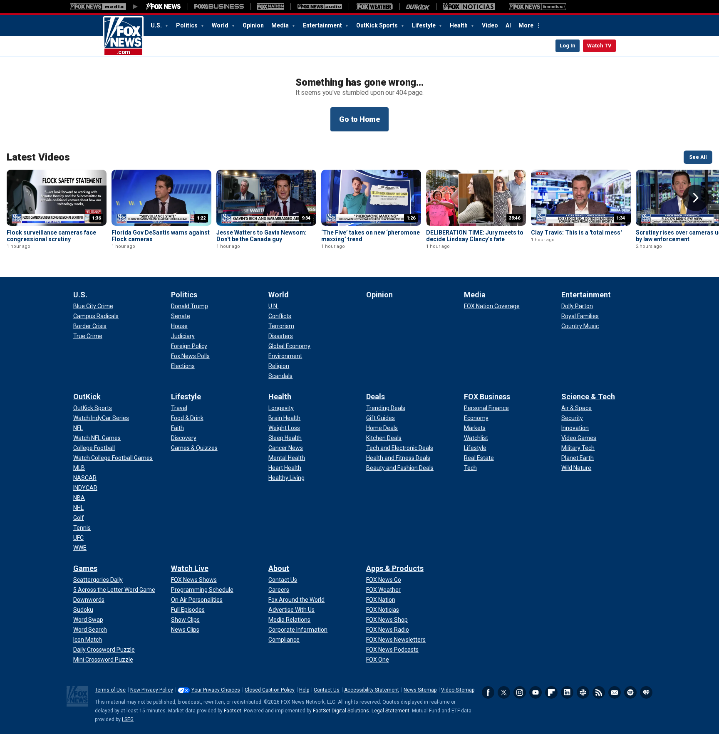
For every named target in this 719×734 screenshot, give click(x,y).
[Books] (537, 6)
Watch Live (189, 568)
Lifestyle (424, 25)
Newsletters (614, 692)
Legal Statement (390, 711)
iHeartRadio (646, 692)
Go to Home (359, 119)
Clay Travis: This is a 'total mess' (576, 232)
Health (459, 25)
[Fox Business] (219, 6)
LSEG (128, 719)
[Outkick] (418, 7)
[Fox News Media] (163, 6)
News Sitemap (420, 690)
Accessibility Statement (371, 690)
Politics (187, 25)
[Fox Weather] (374, 6)
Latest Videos (38, 157)
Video (490, 25)
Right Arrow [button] (695, 198)
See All (698, 157)
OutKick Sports (377, 25)
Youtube (535, 692)
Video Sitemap (457, 690)
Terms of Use (110, 690)
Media (280, 25)
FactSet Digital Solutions (341, 711)
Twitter (504, 692)
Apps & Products (395, 568)
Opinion (253, 25)
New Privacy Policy (151, 690)
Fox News (123, 36)
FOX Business (487, 396)
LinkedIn (567, 692)
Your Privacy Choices (215, 690)
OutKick (87, 396)
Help (304, 690)
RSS (599, 692)
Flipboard (551, 692)
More (525, 25)
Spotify (630, 692)
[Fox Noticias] (469, 6)
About (278, 568)
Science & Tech (588, 396)
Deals (375, 396)
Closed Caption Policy (270, 690)
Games (85, 568)
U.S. (157, 25)
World (221, 25)
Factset (232, 711)
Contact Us (327, 690)
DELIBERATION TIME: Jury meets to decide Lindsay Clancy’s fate (474, 235)
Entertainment (323, 25)
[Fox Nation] (270, 6)
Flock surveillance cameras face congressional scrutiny (51, 235)
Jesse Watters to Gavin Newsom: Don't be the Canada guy (261, 235)
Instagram (519, 692)
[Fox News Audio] (319, 6)
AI (508, 25)
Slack (583, 692)
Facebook (488, 692)
